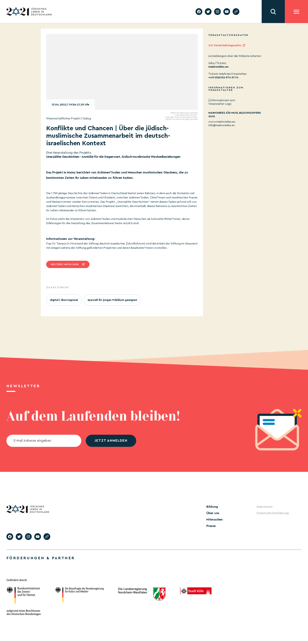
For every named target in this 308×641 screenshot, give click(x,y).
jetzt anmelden (110, 440)
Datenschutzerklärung (273, 513)
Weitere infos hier (65, 264)
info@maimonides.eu (221, 125)
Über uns (212, 513)
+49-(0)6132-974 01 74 (223, 77)
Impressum (265, 506)
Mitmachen (214, 519)
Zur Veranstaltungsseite (224, 45)
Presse (211, 526)
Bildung (212, 506)
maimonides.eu (218, 66)
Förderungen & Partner (40, 558)
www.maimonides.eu (221, 121)
